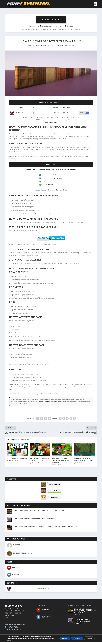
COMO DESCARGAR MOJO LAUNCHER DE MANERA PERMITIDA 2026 (35, 518)
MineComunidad (41, 45)
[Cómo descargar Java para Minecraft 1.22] (17, 449)
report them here (60, 401)
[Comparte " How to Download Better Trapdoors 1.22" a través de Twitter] (42, 418)
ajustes (9, 640)
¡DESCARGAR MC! (54, 484)
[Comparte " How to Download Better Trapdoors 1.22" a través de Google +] (46, 418)
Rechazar (77, 638)
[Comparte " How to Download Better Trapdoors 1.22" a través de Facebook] (38, 418)
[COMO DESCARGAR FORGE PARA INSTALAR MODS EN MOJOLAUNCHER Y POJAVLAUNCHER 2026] (9, 527)
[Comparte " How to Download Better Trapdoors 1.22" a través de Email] (50, 418)
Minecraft (60, 45)
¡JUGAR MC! (54, 491)
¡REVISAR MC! (54, 497)
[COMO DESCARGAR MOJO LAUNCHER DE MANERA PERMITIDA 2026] (9, 519)
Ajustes (89, 638)
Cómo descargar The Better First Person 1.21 (83, 459)
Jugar (82, 113)
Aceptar (64, 638)
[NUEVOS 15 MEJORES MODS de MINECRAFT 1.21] (40, 449)
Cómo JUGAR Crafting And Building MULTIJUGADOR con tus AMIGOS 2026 (38, 510)
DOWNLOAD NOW (51, 19)
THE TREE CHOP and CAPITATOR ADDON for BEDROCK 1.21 (60, 460)
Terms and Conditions (43, 401)
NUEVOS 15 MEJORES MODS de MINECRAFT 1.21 (40, 459)
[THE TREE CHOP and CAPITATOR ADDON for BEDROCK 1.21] (62, 449)
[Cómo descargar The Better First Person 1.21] (84, 449)
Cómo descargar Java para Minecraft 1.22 (17, 459)
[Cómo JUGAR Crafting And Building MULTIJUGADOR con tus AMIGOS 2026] (9, 511)
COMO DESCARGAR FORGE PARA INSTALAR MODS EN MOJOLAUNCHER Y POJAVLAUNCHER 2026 (45, 526)
